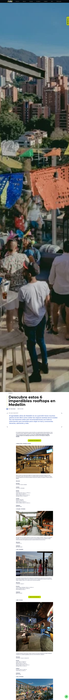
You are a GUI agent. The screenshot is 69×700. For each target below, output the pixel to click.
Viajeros (24, 1)
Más (52, 1)
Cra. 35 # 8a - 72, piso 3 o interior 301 (22, 658)
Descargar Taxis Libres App (34, 440)
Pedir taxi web (58, 1)
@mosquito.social (19, 546)
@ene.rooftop (18, 674)
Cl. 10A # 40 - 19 (18, 543)
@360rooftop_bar (19, 593)
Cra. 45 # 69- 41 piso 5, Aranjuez (21, 484)
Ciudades (45, 1)
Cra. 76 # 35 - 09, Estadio (20, 488)
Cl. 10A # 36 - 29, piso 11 (20, 583)
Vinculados (38, 1)
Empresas (31, 1)
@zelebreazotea (19, 506)
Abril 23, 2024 (20, 408)
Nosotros (17, 1)
